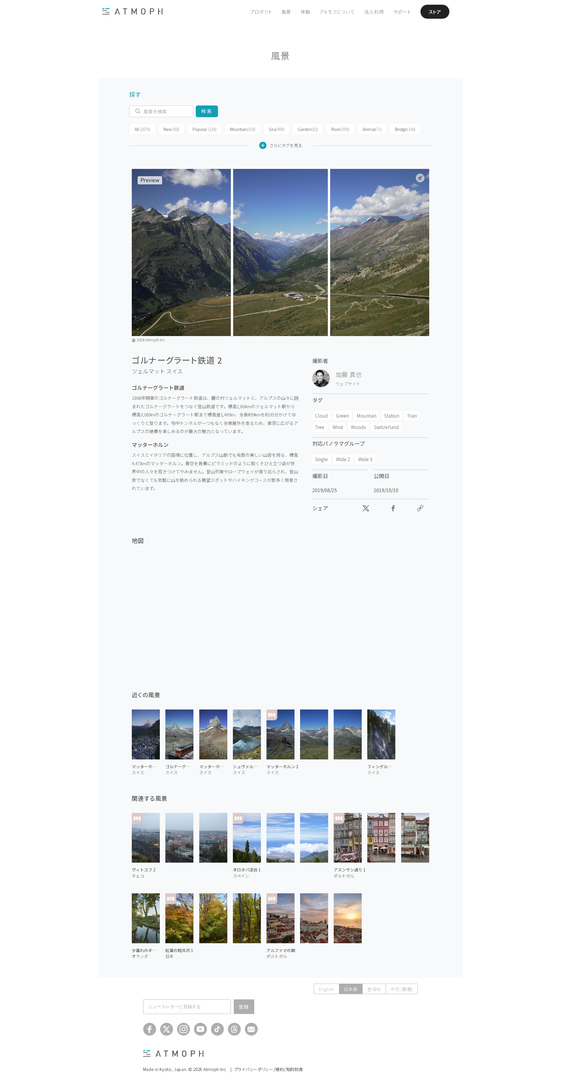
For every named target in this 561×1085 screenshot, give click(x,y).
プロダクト (261, 11)
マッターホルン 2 (282, 766)
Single (321, 459)
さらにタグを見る (285, 145)
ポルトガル (344, 876)
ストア (435, 11)
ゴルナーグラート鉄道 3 (179, 766)
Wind (338, 426)
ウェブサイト (348, 384)
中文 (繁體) (402, 989)
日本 (169, 956)
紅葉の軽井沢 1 (179, 950)
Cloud (321, 415)
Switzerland (386, 426)
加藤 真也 (349, 374)
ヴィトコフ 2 (143, 870)
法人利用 (374, 11)
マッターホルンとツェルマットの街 (146, 766)
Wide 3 (365, 459)
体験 (305, 11)
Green (342, 415)
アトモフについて (337, 11)
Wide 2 (343, 459)
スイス (174, 371)
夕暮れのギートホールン (146, 950)
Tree (319, 426)
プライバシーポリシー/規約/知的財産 (268, 1069)
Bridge (405, 129)
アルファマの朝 (280, 950)
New (171, 129)
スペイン (241, 876)
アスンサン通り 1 (350, 870)
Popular (205, 129)
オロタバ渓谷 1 (247, 870)
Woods (358, 426)
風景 (286, 11)
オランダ (140, 956)
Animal (372, 129)
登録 (244, 1006)
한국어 (374, 989)
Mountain (242, 129)
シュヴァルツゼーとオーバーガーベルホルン (247, 766)
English (326, 989)
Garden (308, 129)
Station (391, 415)
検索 (206, 111)
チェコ (138, 876)
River (340, 129)
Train (412, 415)
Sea (276, 129)
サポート (402, 11)
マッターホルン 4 (213, 766)
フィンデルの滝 (381, 766)
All (142, 129)
